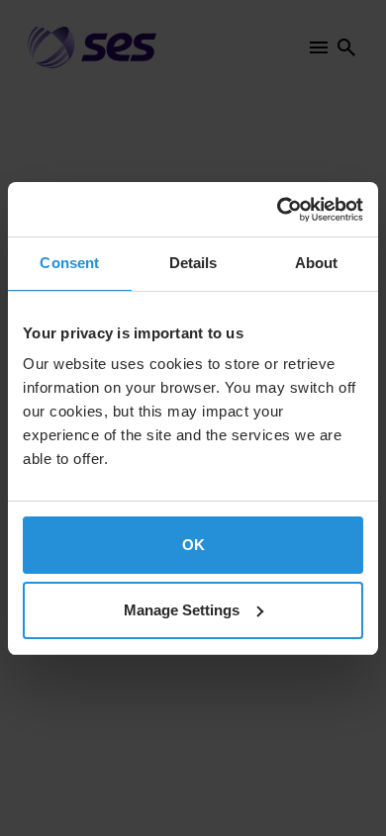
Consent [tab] (69, 262)
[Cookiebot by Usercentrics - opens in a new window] (277, 210)
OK (193, 544)
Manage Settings (182, 610)
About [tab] (316, 262)
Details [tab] (193, 262)
